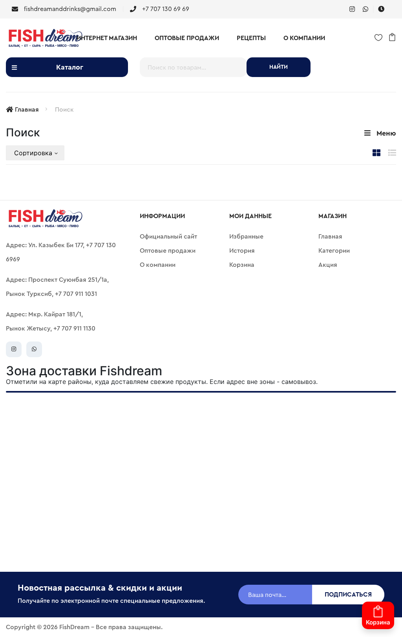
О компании (304, 38)
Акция (327, 265)
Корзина (241, 265)
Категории (334, 251)
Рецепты (251, 38)
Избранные (246, 236)
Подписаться (348, 594)
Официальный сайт (168, 236)
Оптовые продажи (187, 38)
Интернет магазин (107, 38)
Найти (278, 67)
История (242, 251)
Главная (27, 109)
